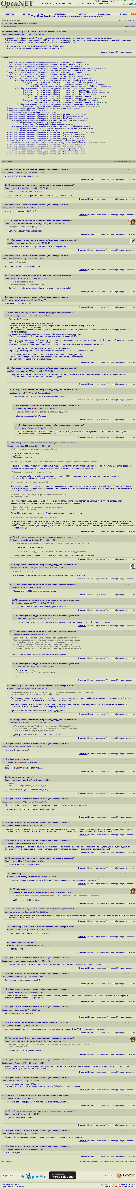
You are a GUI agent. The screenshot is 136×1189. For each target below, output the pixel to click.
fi (69, 150)
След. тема (132, 1161)
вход (110, 1)
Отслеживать (130, 26)
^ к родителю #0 (102, 179)
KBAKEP (82, 100)
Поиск (100, 4)
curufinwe (67, 76)
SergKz (65, 140)
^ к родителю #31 (102, 1054)
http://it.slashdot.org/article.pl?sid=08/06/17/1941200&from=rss (37, 46)
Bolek (65, 116)
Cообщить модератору (126, 52)
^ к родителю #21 (102, 868)
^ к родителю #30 (102, 610)
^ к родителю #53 (102, 437)
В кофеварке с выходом (16, 110)
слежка (123, 14)
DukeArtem (67, 118)
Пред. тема (123, 1161)
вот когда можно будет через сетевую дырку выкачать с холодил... (34, 140)
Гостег (65, 66)
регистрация (117, 1)
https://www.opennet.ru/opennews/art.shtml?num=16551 (38, 48)
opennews (19, 35)
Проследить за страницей (14, 1186)
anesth (82, 106)
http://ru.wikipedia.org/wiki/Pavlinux (31, 416)
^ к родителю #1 (102, 199)
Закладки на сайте (10, 1184)
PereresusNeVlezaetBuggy (79, 68)
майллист (82, 14)
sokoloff (72, 126)
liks (85, 98)
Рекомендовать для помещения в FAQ (90, 1161)
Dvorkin (66, 146)
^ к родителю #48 (102, 1125)
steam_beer (78, 104)
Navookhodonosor (70, 132)
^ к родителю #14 (102, 559)
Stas (75, 128)
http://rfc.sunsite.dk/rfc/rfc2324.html (51, 1102)
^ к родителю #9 (102, 384)
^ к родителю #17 (102, 793)
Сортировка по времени (123, 161)
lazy (64, 108)
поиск (41, 14)
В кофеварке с (23, 122)
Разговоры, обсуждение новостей (22, 23)
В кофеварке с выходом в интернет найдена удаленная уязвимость (34, 62)
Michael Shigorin (86, 92)
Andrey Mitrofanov (37, 122)
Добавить (106, 1186)
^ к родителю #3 (102, 292)
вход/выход (104, 14)
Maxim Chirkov (128, 1184)
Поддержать (117, 1186)
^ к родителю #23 (102, 884)
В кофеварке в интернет (27, 130)
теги (106, 4)
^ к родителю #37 (102, 680)
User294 (72, 64)
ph (80, 82)
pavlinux (77, 70)
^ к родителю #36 (102, 419)
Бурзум (66, 138)
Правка (113, 52)
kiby (70, 120)
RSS (133, 161)
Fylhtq (92, 86)
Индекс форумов (108, 1161)
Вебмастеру (129, 1186)
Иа (80, 94)
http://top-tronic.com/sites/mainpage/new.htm (48, 246)
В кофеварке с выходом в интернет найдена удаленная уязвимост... (39, 64)
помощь (27, 14)
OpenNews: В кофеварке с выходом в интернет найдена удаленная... (35, 148)
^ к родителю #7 (102, 362)
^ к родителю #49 (102, 738)
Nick (29, 110)
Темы (117, 1161)
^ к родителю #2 (102, 234)
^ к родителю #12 (102, 400)
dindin (66, 148)
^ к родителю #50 (102, 250)
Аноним (66, 62)
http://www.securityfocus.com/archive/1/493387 (26, 40)
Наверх (113, 179)
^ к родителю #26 (102, 903)
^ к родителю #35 (102, 937)
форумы (9, 14)
